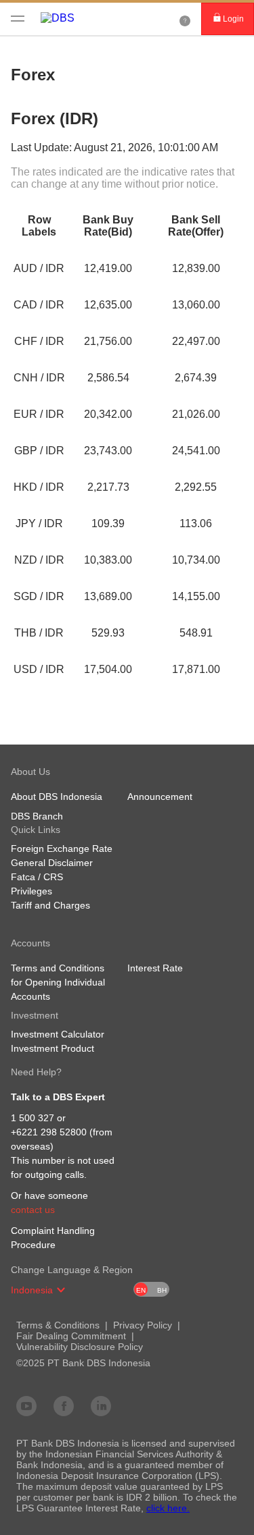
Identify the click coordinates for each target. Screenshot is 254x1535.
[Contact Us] (184, 19)
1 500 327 (32, 1117)
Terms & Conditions (58, 1325)
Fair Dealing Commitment (71, 1335)
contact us (33, 1209)
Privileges (31, 891)
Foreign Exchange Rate (61, 848)
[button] (61, 1290)
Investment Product (52, 1048)
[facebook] (64, 1405)
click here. (168, 1508)
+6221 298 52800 (49, 1132)
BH (162, 1290)
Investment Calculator (57, 1034)
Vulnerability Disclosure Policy (79, 1346)
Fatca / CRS (37, 876)
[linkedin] (101, 1405)
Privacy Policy (142, 1325)
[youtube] (26, 1405)
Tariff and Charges (50, 905)
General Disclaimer (52, 862)
